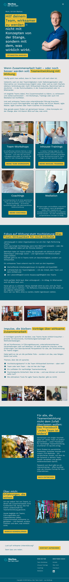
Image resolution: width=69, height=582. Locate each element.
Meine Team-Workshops (17, 164)
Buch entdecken (46, 477)
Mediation (40, 570)
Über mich (56, 565)
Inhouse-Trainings (42, 565)
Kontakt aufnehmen (49, 548)
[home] (10, 4)
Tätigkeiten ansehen (17, 55)
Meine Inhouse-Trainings (51, 164)
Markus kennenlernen (15, 532)
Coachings (40, 568)
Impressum (56, 568)
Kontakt (55, 562)
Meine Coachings (18, 213)
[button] (63, 4)
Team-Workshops (42, 562)
